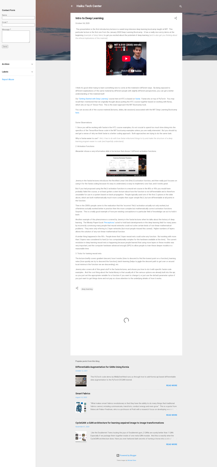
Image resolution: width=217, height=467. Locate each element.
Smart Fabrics (82, 393)
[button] (175, 19)
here (77, 113)
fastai (137, 99)
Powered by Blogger (127, 455)
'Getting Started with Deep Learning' (93, 99)
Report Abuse (8, 79)
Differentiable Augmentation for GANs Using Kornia (102, 367)
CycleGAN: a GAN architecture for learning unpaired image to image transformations (119, 422)
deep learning (87, 289)
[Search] (180, 7)
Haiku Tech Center (89, 6)
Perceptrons (109, 222)
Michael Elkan (132, 460)
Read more (171, 385)
